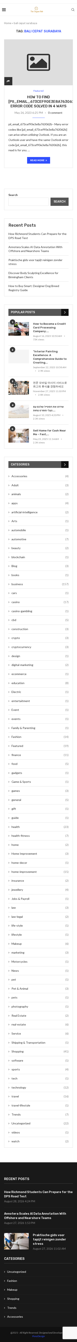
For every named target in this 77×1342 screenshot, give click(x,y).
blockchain (40, 557)
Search (13, 195)
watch (40, 1141)
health (40, 827)
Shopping (40, 1051)
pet (40, 979)
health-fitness (40, 835)
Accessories (40, 476)
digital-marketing (40, 665)
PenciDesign (38, 1336)
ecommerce (40, 674)
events (40, 719)
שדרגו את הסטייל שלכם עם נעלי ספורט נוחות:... (48, 408)
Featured (40, 746)
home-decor (40, 862)
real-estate (40, 1024)
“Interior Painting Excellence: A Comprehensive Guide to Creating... (50, 357)
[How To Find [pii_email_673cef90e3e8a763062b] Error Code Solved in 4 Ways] (38, 62)
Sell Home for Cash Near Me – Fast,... (49, 432)
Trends (40, 1114)
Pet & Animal (40, 988)
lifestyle (40, 934)
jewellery (40, 889)
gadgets (40, 773)
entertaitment (40, 701)
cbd (40, 620)
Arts (40, 521)
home (40, 844)
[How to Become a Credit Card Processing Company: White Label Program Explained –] (18, 329)
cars (40, 593)
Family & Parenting (40, 728)
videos (40, 1132)
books (40, 575)
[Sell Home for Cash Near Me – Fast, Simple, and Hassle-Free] (18, 436)
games (40, 790)
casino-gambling (40, 611)
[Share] (8, 81)
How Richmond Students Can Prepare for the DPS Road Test (38, 1194)
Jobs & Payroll (40, 898)
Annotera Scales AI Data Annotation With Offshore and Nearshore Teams (35, 1216)
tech (40, 1078)
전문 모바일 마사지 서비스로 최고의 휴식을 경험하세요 (50, 384)
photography (40, 1006)
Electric (40, 692)
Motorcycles (40, 961)
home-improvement (40, 871)
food (40, 763)
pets (40, 997)
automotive (40, 539)
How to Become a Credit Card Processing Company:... (49, 327)
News (40, 970)
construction (40, 629)
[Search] (73, 10)
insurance (40, 880)
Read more (37, 160)
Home (7, 23)
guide (40, 817)
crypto (40, 638)
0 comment (55, 112)
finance (40, 755)
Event (40, 709)
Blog (40, 566)
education (40, 683)
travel (40, 1096)
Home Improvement (40, 853)
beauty (40, 548)
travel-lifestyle (40, 1105)
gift (40, 808)
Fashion (40, 736)
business (40, 584)
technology (40, 1087)
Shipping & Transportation (40, 1042)
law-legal (40, 916)
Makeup (40, 943)
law (40, 907)
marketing (40, 952)
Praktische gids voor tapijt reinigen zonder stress (49, 1239)
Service (40, 1033)
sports (40, 1069)
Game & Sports (40, 781)
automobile (40, 530)
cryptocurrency (40, 647)
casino (40, 602)
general (40, 800)
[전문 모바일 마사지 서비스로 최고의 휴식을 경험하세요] (18, 388)
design (40, 656)
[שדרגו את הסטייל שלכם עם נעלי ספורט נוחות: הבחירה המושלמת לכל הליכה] (18, 412)
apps (40, 503)
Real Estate (40, 1015)
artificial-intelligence (40, 512)
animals (40, 494)
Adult (40, 485)
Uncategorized (40, 1123)
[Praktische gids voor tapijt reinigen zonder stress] (16, 1241)
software (40, 1060)
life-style (40, 925)
